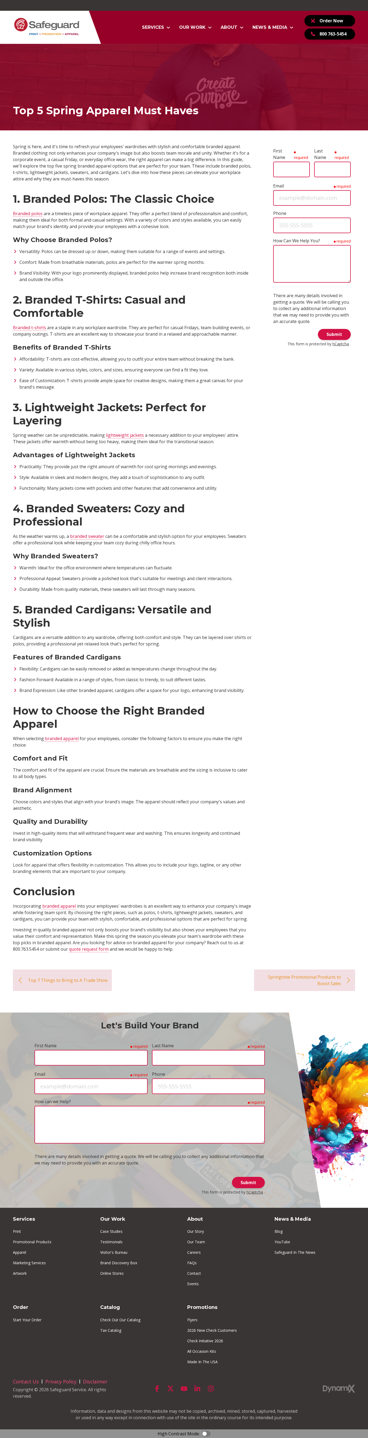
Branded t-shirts (29, 328)
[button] (156, 27)
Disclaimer (95, 1381)
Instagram (211, 1388)
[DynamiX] (339, 1389)
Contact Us (26, 1381)
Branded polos (28, 213)
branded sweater (87, 536)
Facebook (157, 1388)
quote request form (89, 949)
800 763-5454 (333, 34)
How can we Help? (52, 1102)
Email (278, 186)
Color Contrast (206, 1433)
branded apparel (61, 738)
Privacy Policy (61, 1381)
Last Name (320, 154)
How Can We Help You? (296, 241)
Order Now (331, 21)
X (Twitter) (170, 1388)
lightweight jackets (125, 435)
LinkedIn (197, 1388)
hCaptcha (340, 343)
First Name (279, 154)
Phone (279, 213)
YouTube (184, 1388)
